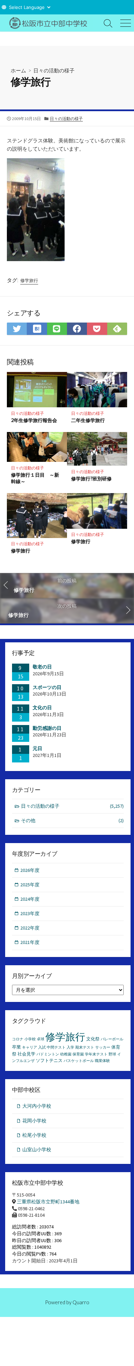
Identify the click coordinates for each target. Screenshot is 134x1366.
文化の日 (42, 707)
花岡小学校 (34, 1121)
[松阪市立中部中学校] (50, 23)
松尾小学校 (34, 1135)
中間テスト (56, 1047)
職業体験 (102, 1061)
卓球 (40, 1039)
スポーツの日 (47, 687)
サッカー (102, 1047)
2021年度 (30, 942)
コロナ (17, 1039)
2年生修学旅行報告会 (34, 420)
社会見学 (26, 1053)
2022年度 (30, 928)
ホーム (18, 70)
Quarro (80, 1302)
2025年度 (30, 885)
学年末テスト (96, 1054)
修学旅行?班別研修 (91, 478)
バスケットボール (79, 1061)
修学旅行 (29, 280)
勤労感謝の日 (47, 728)
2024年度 (30, 899)
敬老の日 (42, 667)
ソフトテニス (49, 1060)
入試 (42, 1047)
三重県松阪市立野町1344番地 (48, 1202)
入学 (70, 1047)
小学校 (30, 1039)
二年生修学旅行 (88, 420)
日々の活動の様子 (54, 70)
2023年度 (30, 913)
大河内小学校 (36, 1106)
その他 (72, 820)
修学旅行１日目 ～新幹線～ (35, 478)
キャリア (29, 1047)
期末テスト (84, 1047)
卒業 (16, 1047)
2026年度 (30, 870)
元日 (37, 748)
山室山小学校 (36, 1149)
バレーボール (112, 1039)
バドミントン (47, 1054)
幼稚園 (65, 1054)
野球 (112, 1054)
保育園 (78, 1054)
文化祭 (93, 1038)
